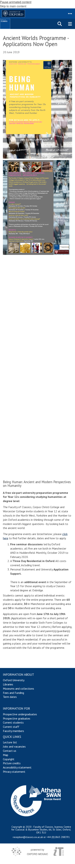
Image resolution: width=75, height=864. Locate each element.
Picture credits (12, 763)
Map (5, 755)
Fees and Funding (13, 693)
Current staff (11, 726)
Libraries (8, 684)
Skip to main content (13, 6)
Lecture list (10, 742)
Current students (13, 722)
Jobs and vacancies (14, 746)
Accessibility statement (17, 767)
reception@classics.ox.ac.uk (28, 837)
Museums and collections (18, 688)
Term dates (10, 697)
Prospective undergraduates (20, 714)
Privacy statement (14, 771)
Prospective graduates (16, 718)
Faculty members (13, 731)
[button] (70, 13)
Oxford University (13, 680)
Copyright (8, 759)
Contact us (9, 751)
